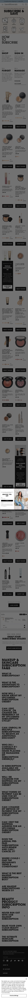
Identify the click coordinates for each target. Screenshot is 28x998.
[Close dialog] (27, 489)
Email (1, 497)
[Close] (26, 979)
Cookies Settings (14, 995)
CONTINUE (7, 500)
